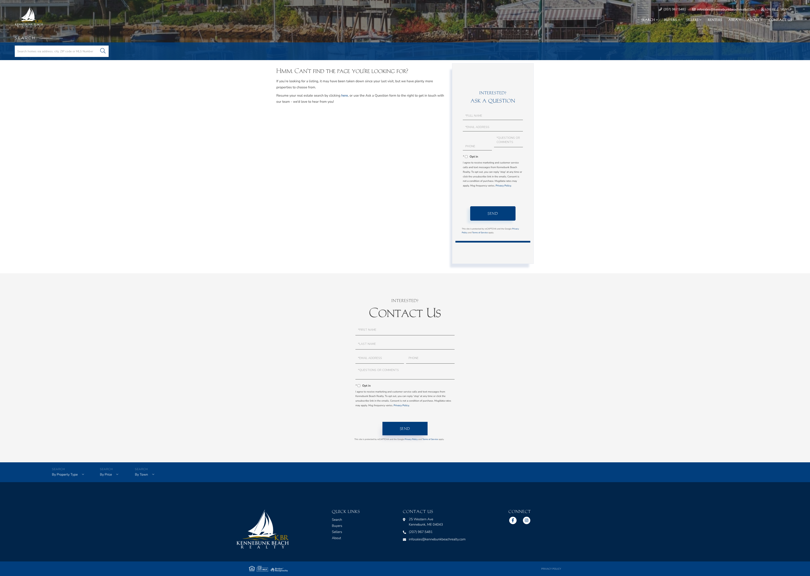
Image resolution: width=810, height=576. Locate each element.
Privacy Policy (503, 186)
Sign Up (786, 9)
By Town (141, 474)
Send (493, 213)
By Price (106, 474)
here (344, 95)
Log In (769, 9)
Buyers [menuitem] (670, 20)
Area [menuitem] (733, 20)
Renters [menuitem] (715, 20)
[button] (103, 51)
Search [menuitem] (648, 20)
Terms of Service (480, 232)
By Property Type (65, 474)
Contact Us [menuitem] (780, 20)
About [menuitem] (753, 20)
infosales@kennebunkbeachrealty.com (725, 9)
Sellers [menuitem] (692, 20)
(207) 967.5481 (674, 9)
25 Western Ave (426, 522)
